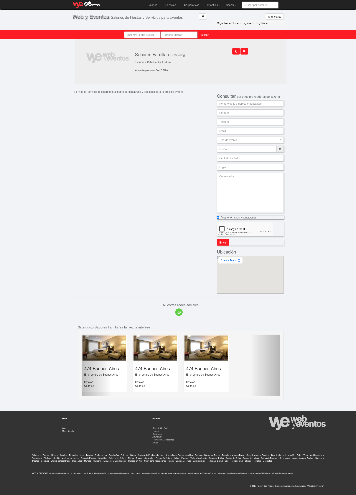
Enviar (223, 242)
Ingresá (247, 23)
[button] (250, 140)
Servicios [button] (171, 5)
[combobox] (260, 5)
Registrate (262, 23)
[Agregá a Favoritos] (202, 16)
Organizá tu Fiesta (228, 23)
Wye (64, 427)
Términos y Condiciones (163, 439)
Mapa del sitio (68, 430)
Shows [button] (230, 5)
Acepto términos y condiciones (238, 217)
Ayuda (155, 442)
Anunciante (274, 16)
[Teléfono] (236, 51)
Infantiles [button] (213, 5)
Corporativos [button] (192, 5)
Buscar (204, 35)
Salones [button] (153, 5)
